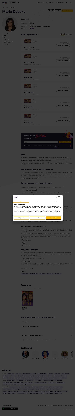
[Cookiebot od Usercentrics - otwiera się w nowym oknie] (56, 197)
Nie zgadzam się (21, 217)
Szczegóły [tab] (37, 200)
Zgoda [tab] (21, 200)
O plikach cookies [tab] (54, 200)
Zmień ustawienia (36, 217)
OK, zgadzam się (53, 217)
